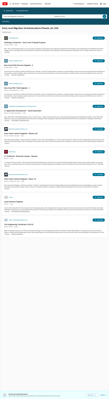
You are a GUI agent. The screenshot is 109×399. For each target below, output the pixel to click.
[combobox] (25, 16)
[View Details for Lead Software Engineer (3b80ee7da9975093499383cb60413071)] (54, 204)
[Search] (104, 16)
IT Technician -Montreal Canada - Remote (20, 156)
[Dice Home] (4, 3)
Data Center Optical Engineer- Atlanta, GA (21, 133)
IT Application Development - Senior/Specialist (22, 111)
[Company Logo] (6, 38)
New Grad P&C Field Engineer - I (17, 88)
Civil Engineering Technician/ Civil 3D (18, 224)
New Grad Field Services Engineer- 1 (18, 65)
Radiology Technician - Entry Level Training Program (25, 42)
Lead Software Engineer (13, 202)
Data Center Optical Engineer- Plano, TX (20, 179)
